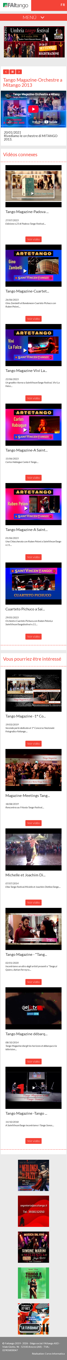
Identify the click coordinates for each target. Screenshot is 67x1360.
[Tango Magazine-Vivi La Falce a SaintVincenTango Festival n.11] (33, 345)
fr (63, 5)
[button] (33, 186)
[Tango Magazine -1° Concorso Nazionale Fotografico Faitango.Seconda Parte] (33, 691)
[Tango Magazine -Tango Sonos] (33, 1088)
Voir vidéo (33, 239)
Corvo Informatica (55, 1353)
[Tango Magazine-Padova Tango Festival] (33, 186)
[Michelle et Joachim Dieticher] (33, 849)
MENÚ (30, 17)
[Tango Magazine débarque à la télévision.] (33, 1008)
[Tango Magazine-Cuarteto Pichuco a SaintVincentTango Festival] (33, 266)
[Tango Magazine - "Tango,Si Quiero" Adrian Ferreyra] (33, 929)
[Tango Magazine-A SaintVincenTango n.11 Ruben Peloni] (33, 504)
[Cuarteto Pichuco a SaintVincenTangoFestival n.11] (33, 583)
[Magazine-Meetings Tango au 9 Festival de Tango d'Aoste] (33, 770)
